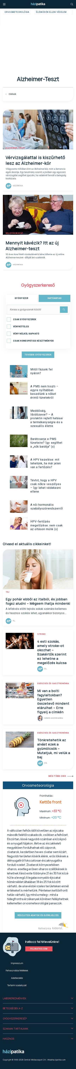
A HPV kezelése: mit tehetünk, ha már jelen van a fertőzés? (45, 463)
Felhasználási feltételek (17, 970)
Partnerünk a (44, 928)
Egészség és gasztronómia (53, 683)
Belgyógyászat (14, 233)
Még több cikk (57, 776)
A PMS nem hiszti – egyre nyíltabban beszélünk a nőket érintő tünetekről (44, 392)
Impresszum (17, 963)
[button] (38, 998)
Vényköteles (21, 326)
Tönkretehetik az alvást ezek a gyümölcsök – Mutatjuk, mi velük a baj (53, 748)
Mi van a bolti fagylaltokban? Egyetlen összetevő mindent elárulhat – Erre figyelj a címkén (53, 701)
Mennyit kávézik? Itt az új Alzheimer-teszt (32, 245)
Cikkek (12, 94)
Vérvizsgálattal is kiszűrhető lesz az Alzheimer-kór (35, 160)
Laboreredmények (14, 998)
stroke (41, 634)
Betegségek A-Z (13, 1008)
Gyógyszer (21, 298)
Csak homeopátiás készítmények (33, 341)
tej (7, 592)
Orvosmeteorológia (17, 12)
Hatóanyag (55, 298)
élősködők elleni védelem (51, 12)
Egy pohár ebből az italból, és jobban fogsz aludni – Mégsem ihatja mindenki (38, 601)
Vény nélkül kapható (26, 333)
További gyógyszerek (38, 354)
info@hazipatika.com (56, 1059)
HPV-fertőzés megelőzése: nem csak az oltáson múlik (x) (46, 525)
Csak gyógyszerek (24, 319)
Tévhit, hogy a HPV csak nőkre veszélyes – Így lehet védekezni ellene (45, 486)
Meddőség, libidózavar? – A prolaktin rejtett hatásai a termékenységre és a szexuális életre (46, 418)
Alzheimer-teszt (15, 148)
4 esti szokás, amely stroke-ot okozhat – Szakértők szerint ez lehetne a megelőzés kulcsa (52, 652)
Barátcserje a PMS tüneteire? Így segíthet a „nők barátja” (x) (46, 442)
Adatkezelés (17, 978)
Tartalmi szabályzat (17, 985)
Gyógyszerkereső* (15, 1018)
